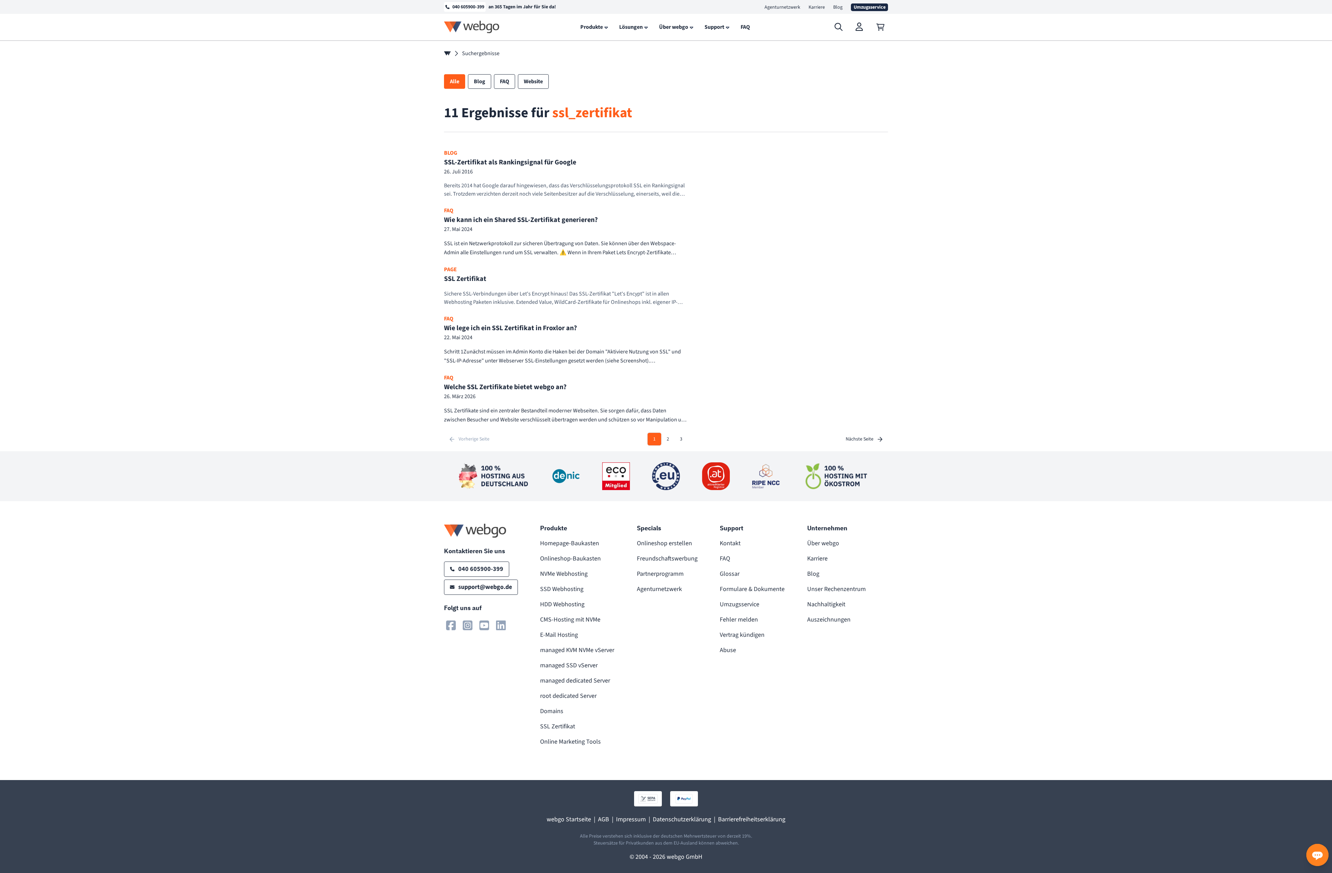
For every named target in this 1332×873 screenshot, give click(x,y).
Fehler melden (739, 619)
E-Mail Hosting (559, 635)
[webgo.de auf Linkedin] (501, 625)
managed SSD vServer (569, 665)
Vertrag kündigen (742, 635)
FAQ (725, 558)
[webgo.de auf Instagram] (467, 625)
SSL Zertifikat (557, 726)
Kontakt (730, 543)
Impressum (631, 819)
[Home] (447, 53)
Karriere (817, 7)
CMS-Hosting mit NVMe (570, 619)
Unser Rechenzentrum (836, 589)
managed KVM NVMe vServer (577, 650)
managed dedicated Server (575, 680)
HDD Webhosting (562, 604)
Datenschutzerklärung (682, 819)
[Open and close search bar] (838, 27)
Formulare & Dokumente (752, 589)
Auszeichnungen (829, 619)
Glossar (730, 574)
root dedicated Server (568, 696)
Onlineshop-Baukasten (570, 558)
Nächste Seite (859, 439)
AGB (603, 819)
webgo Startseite (569, 819)
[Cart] (880, 27)
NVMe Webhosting (564, 574)
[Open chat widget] (1317, 855)
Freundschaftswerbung (667, 558)
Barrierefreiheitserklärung (751, 819)
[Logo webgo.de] (472, 26)
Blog (838, 7)
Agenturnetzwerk (782, 7)
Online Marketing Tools (570, 741)
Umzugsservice (739, 604)
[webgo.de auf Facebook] (451, 625)
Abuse (728, 650)
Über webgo (823, 543)
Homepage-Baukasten (569, 543)
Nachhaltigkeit (826, 604)
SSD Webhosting (561, 589)
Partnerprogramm (660, 574)
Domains (551, 711)
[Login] (859, 27)
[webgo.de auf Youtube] (484, 625)
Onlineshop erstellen (664, 543)
